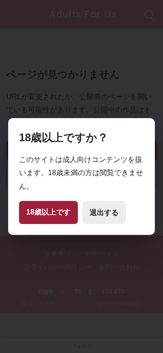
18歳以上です (48, 212)
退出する (104, 212)
